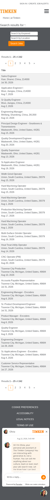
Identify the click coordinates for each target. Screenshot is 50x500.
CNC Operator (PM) (11, 257)
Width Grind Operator (11, 174)
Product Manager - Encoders (15, 316)
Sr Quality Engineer (11, 100)
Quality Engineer (9, 328)
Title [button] (3, 70)
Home (6, 18)
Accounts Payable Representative (18, 280)
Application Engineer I (12, 88)
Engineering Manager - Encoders (17, 292)
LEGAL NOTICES (25, 419)
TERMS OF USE (25, 425)
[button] (41, 11)
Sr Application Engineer (13, 162)
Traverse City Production (13, 268)
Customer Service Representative (17, 363)
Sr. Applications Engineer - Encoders (19, 351)
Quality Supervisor (10, 150)
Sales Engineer (9, 76)
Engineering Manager (12, 112)
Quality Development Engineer (16, 138)
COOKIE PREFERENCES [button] (25, 407)
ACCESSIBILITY (25, 413)
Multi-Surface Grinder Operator (16, 233)
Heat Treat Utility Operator (14, 245)
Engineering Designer (12, 339)
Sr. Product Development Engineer (18, 304)
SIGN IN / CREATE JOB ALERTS (34, 3)
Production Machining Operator (16, 209)
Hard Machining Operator (13, 186)
